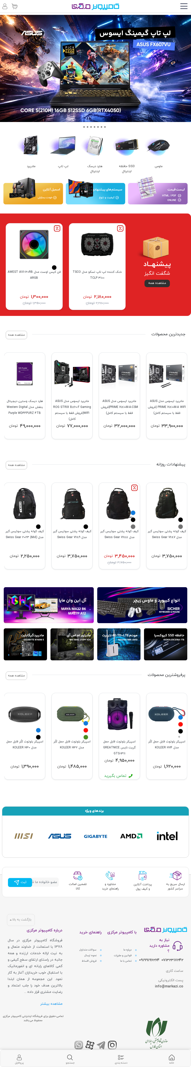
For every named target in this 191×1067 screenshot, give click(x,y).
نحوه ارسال (90, 955)
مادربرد (31, 166)
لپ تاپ (63, 166)
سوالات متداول (88, 950)
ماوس (159, 166)
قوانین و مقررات (123, 955)
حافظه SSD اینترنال (127, 169)
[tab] (172, 1058)
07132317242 (172, 960)
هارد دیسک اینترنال (94, 169)
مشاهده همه (157, 283)
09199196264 (149, 960)
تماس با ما (126, 961)
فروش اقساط (89, 961)
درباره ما (127, 950)
